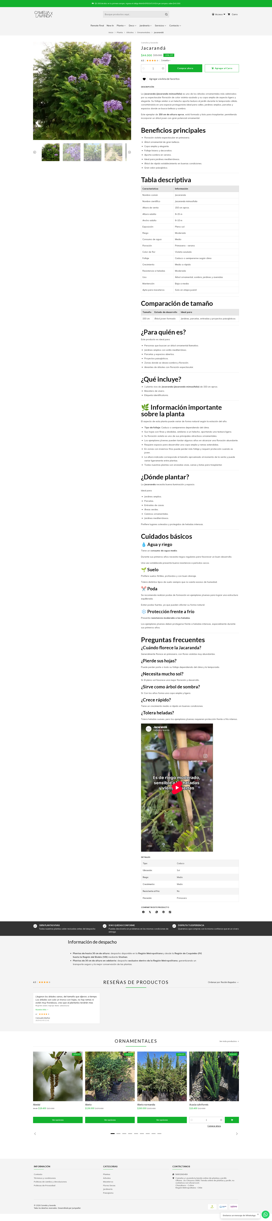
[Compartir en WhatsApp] (156, 912)
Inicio (111, 32)
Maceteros (108, 1181)
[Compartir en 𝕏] (150, 912)
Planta (120, 32)
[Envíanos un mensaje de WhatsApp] (265, 1214)
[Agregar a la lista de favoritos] (37, 1076)
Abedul (36, 1104)
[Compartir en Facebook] (143, 912)
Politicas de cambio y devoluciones (50, 1181)
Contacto (38, 1174)
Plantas (106, 1174)
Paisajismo (108, 1193)
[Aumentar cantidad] (163, 68)
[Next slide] (128, 152)
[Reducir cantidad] (143, 68)
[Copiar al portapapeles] (170, 912)
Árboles (130, 32)
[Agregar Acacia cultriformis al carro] (232, 1120)
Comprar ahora (214, 1126)
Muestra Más (41, 1010)
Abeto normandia (146, 1104)
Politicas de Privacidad (44, 1185)
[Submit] (166, 14)
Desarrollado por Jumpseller (69, 1208)
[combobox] (136, 14)
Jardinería (107, 1189)
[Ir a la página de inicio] (44, 14)
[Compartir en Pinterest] (163, 912)
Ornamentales (143, 32)
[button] (175, 25)
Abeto (88, 1104)
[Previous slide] (35, 152)
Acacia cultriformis (198, 1104)
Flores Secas (109, 1185)
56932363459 (181, 1174)
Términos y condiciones (45, 1178)
